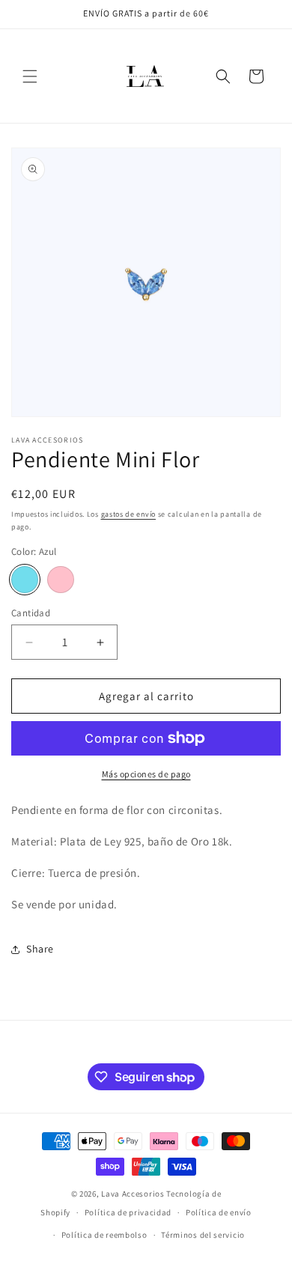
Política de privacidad (128, 1212)
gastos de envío (128, 514)
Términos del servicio (203, 1235)
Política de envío (219, 1212)
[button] (29, 76)
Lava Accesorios (133, 1193)
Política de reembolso (104, 1235)
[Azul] (24, 579)
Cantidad (30, 613)
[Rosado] (60, 579)
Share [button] (40, 948)
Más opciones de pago (146, 774)
